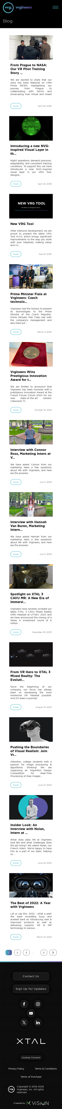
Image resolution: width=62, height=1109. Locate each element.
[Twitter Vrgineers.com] (24, 1022)
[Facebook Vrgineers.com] (24, 1004)
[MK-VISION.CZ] (37, 1103)
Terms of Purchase (31, 1076)
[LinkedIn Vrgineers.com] (38, 1022)
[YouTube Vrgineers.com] (31, 1013)
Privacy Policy (16, 1068)
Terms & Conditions (46, 1068)
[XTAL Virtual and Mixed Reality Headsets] (31, 1041)
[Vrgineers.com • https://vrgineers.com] (17, 7)
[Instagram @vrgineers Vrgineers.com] (38, 1004)
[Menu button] (55, 7)
